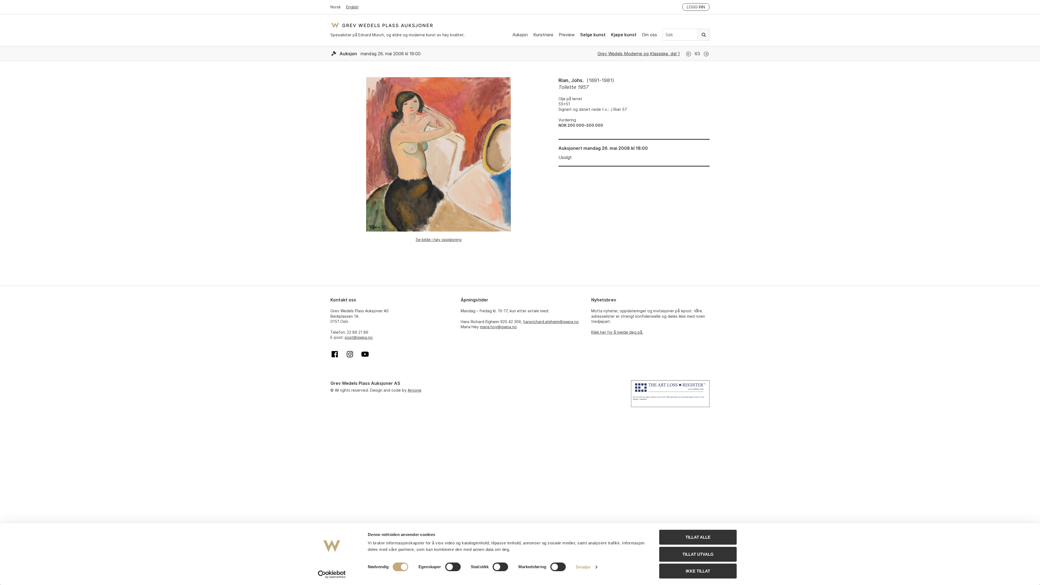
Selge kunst (593, 34)
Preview (567, 34)
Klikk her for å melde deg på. (617, 332)
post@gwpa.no (359, 337)
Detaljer (583, 567)
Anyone (414, 390)
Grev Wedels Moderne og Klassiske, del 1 (638, 53)
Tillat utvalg (698, 554)
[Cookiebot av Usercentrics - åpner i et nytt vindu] (332, 574)
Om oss (649, 34)
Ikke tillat (698, 571)
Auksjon (520, 34)
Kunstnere (543, 34)
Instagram (350, 354)
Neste (706, 54)
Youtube (365, 354)
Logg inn (696, 7)
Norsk (335, 7)
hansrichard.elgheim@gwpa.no (551, 321)
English (352, 7)
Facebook (334, 354)
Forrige (688, 54)
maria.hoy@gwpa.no (498, 326)
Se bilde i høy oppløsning (438, 239)
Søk (704, 35)
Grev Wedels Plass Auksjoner (382, 25)
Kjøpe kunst (623, 34)
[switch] (453, 567)
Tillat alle (697, 537)
